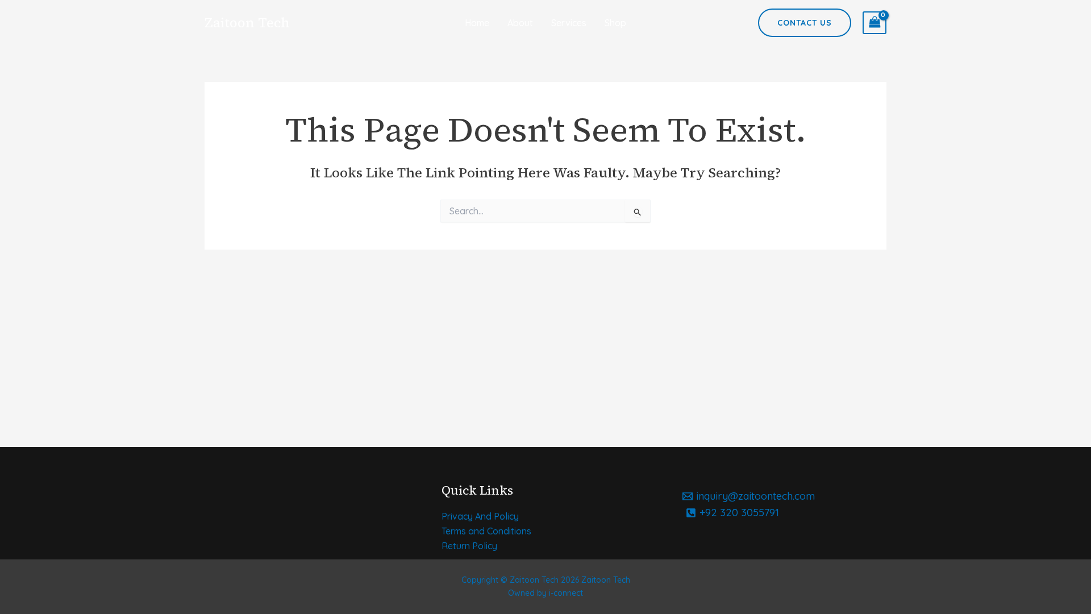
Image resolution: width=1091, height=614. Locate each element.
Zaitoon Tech (247, 22)
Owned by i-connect (545, 593)
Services (568, 22)
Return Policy (469, 545)
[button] (804, 23)
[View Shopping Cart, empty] (874, 22)
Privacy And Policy (480, 516)
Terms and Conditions (486, 531)
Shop (615, 22)
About (520, 22)
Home (477, 22)
